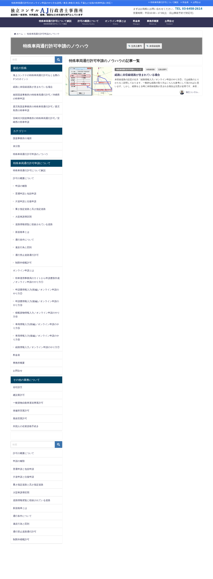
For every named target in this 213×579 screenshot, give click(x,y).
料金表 (186, 2)
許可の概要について (23, 453)
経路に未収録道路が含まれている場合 (137, 74)
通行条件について (24, 239)
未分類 (16, 146)
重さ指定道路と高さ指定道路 (30, 209)
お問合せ (197, 2)
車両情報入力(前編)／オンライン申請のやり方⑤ (36, 326)
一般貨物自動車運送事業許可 (28, 403)
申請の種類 (21, 186)
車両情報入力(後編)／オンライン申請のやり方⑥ (36, 338)
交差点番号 (136, 46)
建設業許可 (19, 395)
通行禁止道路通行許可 (27, 255)
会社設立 (17, 387)
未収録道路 (154, 46)
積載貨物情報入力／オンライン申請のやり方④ (36, 315)
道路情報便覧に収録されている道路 (34, 224)
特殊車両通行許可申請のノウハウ (128, 69)
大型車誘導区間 (23, 217)
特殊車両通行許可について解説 (164, 2)
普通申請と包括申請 (25, 193)
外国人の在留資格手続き (26, 426)
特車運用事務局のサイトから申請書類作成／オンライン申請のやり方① (36, 280)
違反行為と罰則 (23, 247)
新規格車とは (22, 232)
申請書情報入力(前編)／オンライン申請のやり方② (36, 291)
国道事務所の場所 (22, 138)
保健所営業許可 (21, 410)
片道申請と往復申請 (25, 201)
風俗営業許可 (20, 418)
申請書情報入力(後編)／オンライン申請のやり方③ (36, 303)
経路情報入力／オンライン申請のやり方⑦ (37, 347)
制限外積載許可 (23, 262)
